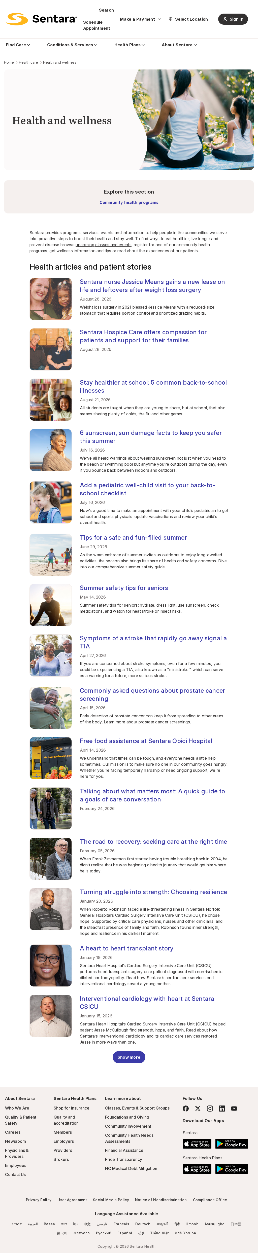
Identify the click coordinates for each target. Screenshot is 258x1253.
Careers (12, 1132)
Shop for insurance (71, 1108)
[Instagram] (210, 1108)
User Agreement (72, 1200)
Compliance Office (210, 1200)
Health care (28, 62)
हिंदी (177, 1224)
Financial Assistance (124, 1150)
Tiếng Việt (159, 1233)
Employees (15, 1165)
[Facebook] (186, 1108)
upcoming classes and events (104, 244)
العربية (33, 1224)
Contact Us (15, 1174)
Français (122, 1224)
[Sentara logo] (41, 19)
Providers (63, 1150)
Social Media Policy (111, 1200)
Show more (129, 1057)
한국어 (62, 1233)
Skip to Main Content (7, 7)
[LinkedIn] (222, 1108)
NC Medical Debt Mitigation (131, 1168)
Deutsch (142, 1224)
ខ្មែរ (75, 1224)
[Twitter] (198, 1108)
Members (63, 1132)
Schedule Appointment (96, 25)
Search (106, 10)
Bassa (49, 1224)
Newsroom (15, 1141)
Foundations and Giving (127, 1117)
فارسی (102, 1224)
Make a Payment (137, 19)
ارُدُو (141, 1233)
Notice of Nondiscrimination (161, 1200)
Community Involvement (128, 1126)
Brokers (61, 1159)
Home (9, 62)
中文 (87, 1224)
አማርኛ (17, 1224)
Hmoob (192, 1224)
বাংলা (64, 1224)
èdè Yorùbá (185, 1233)
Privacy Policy (38, 1200)
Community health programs (129, 202)
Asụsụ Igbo (214, 1224)
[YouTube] (234, 1108)
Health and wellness (59, 62)
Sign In (236, 19)
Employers (64, 1141)
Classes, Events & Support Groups (137, 1108)
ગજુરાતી (162, 1224)
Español (124, 1233)
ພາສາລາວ (82, 1233)
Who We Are (17, 1108)
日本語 (236, 1224)
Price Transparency (123, 1159)
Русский (103, 1233)
